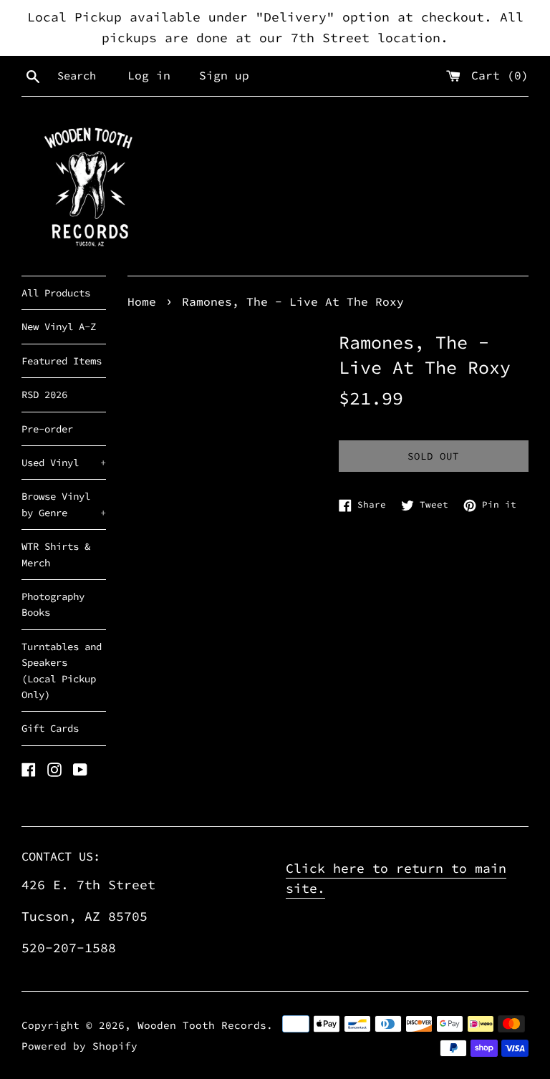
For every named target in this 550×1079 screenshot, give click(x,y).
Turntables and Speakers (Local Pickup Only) (61, 670)
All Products (55, 292)
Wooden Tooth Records (202, 1025)
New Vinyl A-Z (58, 326)
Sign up (224, 75)
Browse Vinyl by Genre (63, 504)
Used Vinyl (63, 462)
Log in (148, 75)
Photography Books (53, 604)
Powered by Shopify (79, 1046)
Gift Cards (50, 728)
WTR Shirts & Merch (55, 554)
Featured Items (61, 360)
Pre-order (47, 428)
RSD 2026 (44, 394)
